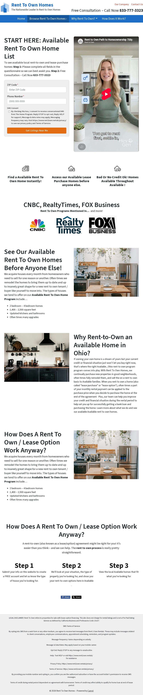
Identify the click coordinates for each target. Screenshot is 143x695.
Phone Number (15, 96)
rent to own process (89, 548)
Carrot (91, 690)
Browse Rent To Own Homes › (48, 19)
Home (21, 19)
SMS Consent (12, 108)
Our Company (122, 4)
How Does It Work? (114, 19)
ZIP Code (12, 85)
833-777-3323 (42, 75)
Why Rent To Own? (83, 19)
